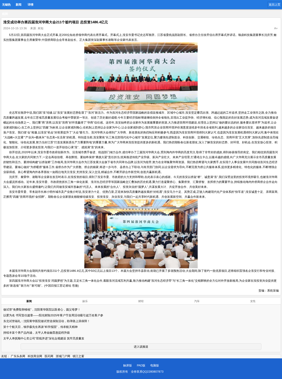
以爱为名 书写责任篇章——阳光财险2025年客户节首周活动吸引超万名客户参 (53, 315)
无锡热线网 (6, 6)
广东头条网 (18, 356)
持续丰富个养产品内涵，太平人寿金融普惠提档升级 (36, 332)
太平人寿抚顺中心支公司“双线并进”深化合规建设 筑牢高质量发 (43, 338)
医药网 (49, 356)
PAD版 (141, 365)
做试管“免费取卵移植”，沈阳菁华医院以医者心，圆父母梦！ (42, 309)
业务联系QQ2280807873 (147, 371)
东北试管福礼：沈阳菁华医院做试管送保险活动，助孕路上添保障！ (46, 321)
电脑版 (154, 365)
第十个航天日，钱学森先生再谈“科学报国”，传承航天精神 (40, 326)
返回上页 (274, 4)
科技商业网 (35, 356)
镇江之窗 (78, 356)
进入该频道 (141, 346)
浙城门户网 (63, 356)
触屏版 (127, 365)
